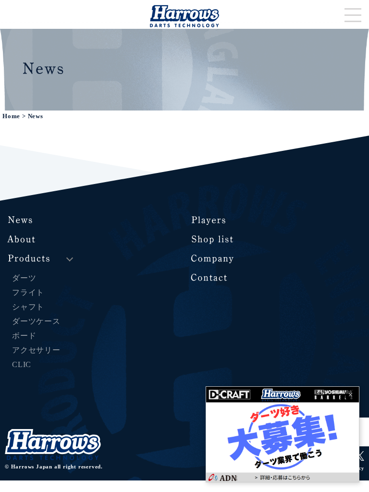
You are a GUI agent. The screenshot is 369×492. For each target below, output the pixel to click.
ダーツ (24, 278)
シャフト (28, 307)
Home (11, 116)
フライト (28, 292)
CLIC (21, 364)
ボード (24, 336)
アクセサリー (36, 350)
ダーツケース (36, 321)
